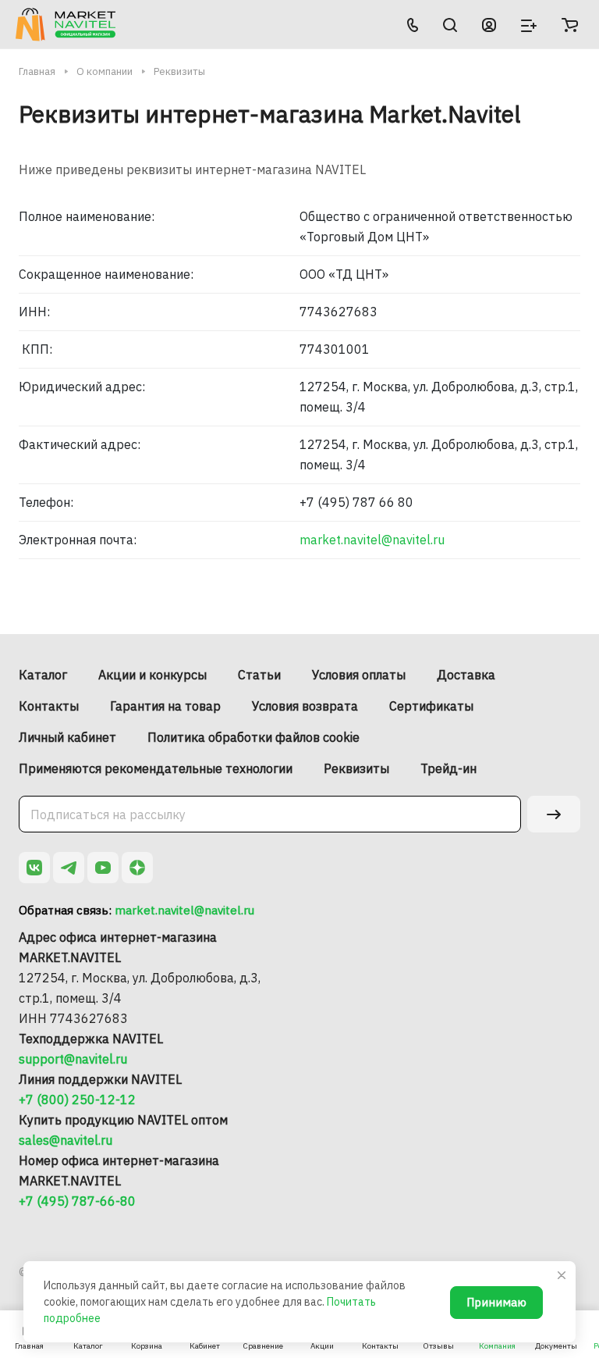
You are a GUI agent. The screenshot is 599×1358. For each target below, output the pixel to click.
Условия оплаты (359, 675)
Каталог (43, 675)
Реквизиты (356, 768)
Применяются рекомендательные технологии (155, 768)
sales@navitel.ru (65, 1140)
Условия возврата (305, 706)
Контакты (49, 706)
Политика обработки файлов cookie (253, 737)
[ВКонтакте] (34, 867)
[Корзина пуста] (570, 24)
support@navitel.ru (73, 1059)
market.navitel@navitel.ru (372, 539)
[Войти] (489, 24)
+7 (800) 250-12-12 (77, 1099)
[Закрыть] (562, 1275)
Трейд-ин (448, 768)
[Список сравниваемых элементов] (529, 24)
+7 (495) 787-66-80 (77, 1201)
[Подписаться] (553, 814)
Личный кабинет (67, 737)
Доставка (466, 675)
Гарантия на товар (165, 706)
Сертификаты (431, 706)
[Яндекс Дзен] (137, 867)
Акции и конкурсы (152, 675)
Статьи (259, 675)
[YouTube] (103, 867)
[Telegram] (68, 867)
